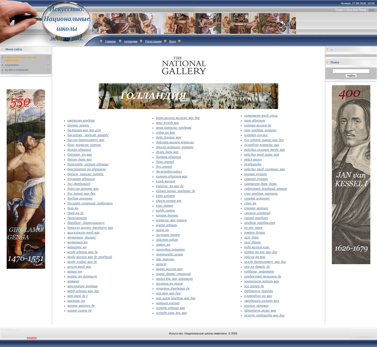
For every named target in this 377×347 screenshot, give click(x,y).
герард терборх (256, 217)
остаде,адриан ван (170, 307)
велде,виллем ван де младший (89, 256)
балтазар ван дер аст (84, 129)
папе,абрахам (254, 120)
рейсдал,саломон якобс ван (264, 149)
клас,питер (164, 205)
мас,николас (165, 258)
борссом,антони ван (82, 188)
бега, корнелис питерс (84, 144)
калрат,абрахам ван (171, 176)
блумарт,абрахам (81, 178)
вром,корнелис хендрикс (174, 127)
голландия (130, 41)
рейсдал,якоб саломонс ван (264, 168)
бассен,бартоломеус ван (85, 139)
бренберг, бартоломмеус (86, 222)
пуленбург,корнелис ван (261, 144)
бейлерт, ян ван (79, 154)
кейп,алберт (165, 195)
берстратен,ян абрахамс (86, 168)
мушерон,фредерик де (173, 288)
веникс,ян (74, 271)
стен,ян (250, 203)
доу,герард (164, 166)
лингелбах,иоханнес (170, 249)
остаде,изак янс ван (171, 312)
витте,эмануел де (81, 305)
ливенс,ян (163, 244)
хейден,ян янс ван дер (260, 251)
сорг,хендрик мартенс (261, 193)
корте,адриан (166, 224)
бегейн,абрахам (79, 149)
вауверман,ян (77, 242)
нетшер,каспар (168, 302)
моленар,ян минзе (169, 283)
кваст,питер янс (169, 200)
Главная (110, 41)
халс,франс (252, 242)
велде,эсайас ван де (82, 261)
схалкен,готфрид (257, 212)
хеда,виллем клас (257, 246)
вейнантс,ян (76, 246)
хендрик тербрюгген (259, 222)
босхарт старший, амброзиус (90, 203)
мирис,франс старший (173, 273)
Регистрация (153, 41)
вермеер (73, 281)
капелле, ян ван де (170, 185)
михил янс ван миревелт (174, 278)
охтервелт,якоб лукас (261, 115)
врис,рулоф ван (167, 122)
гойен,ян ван (165, 132)
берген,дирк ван (79, 159)
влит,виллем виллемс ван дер (178, 117)
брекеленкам (77, 217)
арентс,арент (78, 125)
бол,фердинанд (78, 183)
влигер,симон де (79, 310)
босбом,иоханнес (80, 198)
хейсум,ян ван (254, 256)
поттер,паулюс (256, 134)
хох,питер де (254, 285)
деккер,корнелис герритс (175, 146)
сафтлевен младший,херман (265, 188)
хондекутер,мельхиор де (262, 276)
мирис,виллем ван (169, 268)
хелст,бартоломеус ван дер (265, 261)
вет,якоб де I (77, 295)
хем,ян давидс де (257, 266)
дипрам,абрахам (168, 156)
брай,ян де (75, 212)
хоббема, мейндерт (259, 271)
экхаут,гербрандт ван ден (264, 315)
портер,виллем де (257, 125)
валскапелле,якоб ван (83, 232)
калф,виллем (165, 181)
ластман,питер (168, 234)
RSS (371, 9)
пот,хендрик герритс (260, 129)
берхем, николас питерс (85, 173)
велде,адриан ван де (82, 251)
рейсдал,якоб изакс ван (261, 154)
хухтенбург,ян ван (258, 295)
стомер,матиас (256, 207)
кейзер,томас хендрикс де (175, 190)
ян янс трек (253, 227)
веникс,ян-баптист (82, 276)
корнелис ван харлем (171, 219)
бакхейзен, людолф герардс (88, 134)
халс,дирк (251, 237)
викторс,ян (76, 300)
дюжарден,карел (169, 171)
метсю (161, 263)
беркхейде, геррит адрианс (88, 164)
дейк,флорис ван (168, 137)
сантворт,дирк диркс (260, 183)
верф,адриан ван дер (83, 290)
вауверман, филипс (81, 237)
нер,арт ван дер (168, 293)
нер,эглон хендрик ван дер (175, 297)
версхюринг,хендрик (82, 285)
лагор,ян (162, 229)
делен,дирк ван (167, 151)
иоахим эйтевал (256, 305)
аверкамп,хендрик (81, 120)
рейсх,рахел (253, 159)
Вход (172, 41)
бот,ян (72, 207)
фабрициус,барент (258, 290)
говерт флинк (254, 232)
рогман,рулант (255, 173)
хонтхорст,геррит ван (261, 281)
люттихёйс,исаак (169, 254)
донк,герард (165, 161)
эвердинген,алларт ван (261, 300)
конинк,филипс (167, 215)
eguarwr (32, 337)
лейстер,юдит (167, 239)
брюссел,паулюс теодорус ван (90, 227)
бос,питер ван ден (81, 193)
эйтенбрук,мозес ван (260, 310)
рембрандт (252, 164)
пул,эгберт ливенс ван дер (264, 139)
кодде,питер (165, 210)
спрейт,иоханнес (257, 198)
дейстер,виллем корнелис (175, 142)
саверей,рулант (256, 178)
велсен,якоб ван (79, 266)
